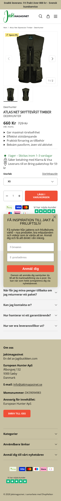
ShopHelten (47, 494)
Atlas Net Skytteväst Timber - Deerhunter (26, 27)
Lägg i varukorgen (41, 196)
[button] (40, 16)
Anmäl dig (30, 268)
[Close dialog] (55, 217)
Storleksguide (50, 173)
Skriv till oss (17, 413)
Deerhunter (10, 107)
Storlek (7, 173)
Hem (5, 27)
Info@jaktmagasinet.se (27, 384)
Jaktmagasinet (17, 494)
